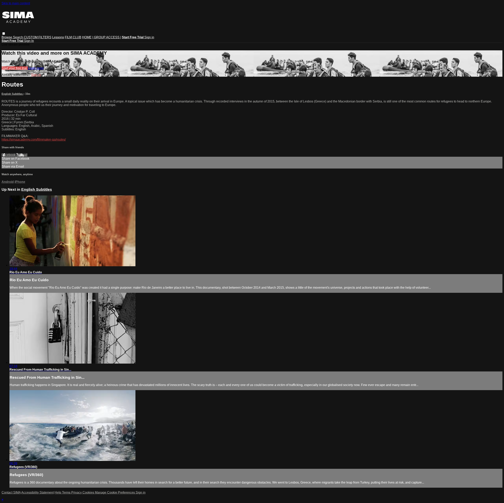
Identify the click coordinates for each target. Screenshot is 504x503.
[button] (3, 33)
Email (23, 155)
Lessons (58, 37)
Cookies (88, 492)
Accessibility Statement (37, 492)
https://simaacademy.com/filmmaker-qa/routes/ (34, 139)
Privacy (76, 492)
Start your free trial (15, 68)
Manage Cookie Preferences (115, 492)
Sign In (29, 40)
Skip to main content (16, 3)
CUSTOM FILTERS (37, 37)
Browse (7, 37)
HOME (87, 37)
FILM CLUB (73, 37)
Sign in (149, 37)
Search (18, 37)
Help (58, 492)
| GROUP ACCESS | (106, 37)
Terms (66, 492)
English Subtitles (12, 93)
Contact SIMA (11, 492)
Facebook (9, 155)
